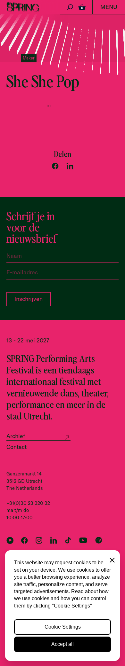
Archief (15, 436)
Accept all (62, 644)
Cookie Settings (63, 627)
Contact (16, 447)
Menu (108, 7)
